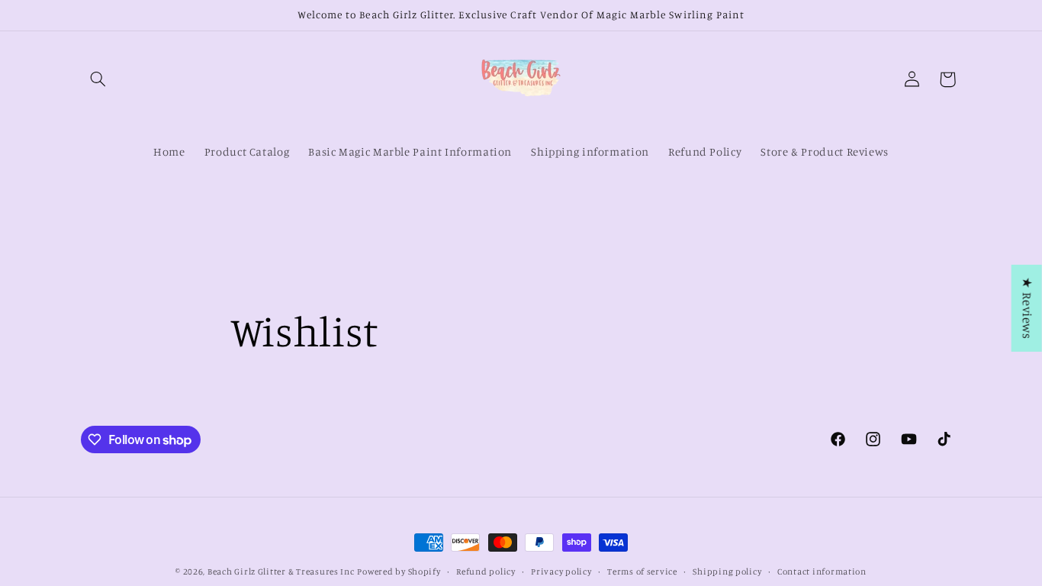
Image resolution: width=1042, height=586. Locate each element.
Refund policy (486, 571)
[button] (98, 79)
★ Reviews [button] (1027, 308)
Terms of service (642, 571)
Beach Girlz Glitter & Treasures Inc (281, 571)
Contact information (822, 571)
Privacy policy (561, 571)
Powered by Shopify (398, 571)
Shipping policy (727, 571)
